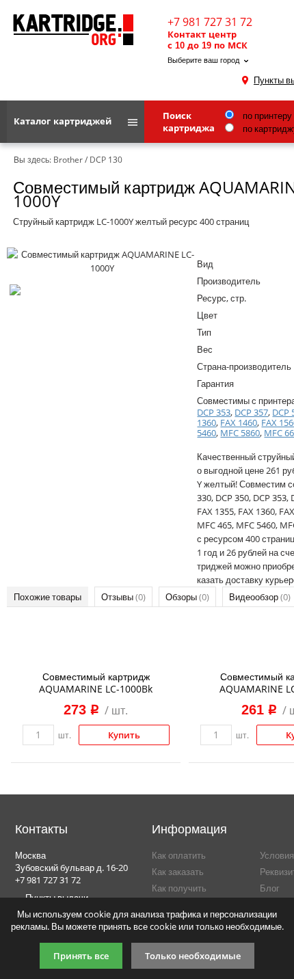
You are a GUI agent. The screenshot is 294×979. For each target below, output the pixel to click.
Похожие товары (47, 597)
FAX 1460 (238, 422)
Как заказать (178, 872)
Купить (124, 735)
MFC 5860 (240, 433)
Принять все (81, 956)
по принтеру (266, 115)
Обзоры (187, 597)
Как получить (179, 888)
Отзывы (123, 597)
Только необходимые (193, 956)
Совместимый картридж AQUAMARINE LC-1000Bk (95, 682)
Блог (270, 888)
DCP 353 (213, 412)
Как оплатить (179, 855)
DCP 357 (251, 412)
